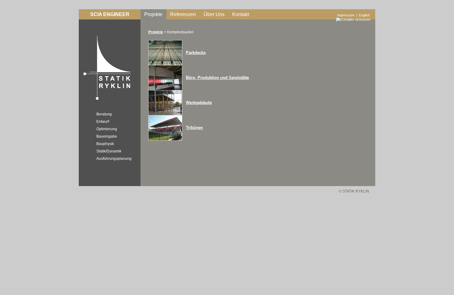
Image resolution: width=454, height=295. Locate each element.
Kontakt (240, 14)
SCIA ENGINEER (109, 14)
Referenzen (183, 14)
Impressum (345, 15)
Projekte (153, 14)
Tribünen (194, 127)
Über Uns (214, 14)
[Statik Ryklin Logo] (105, 100)
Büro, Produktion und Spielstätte (217, 77)
